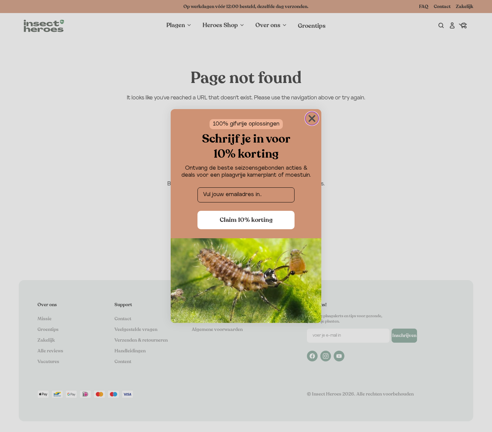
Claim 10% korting (246, 220)
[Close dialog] (312, 118)
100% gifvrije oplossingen (246, 124)
